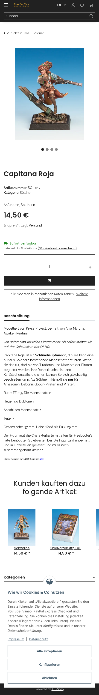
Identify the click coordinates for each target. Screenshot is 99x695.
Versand (35, 225)
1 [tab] (42, 149)
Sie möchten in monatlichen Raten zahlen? (49, 296)
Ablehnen (49, 678)
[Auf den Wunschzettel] (86, 57)
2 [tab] (47, 149)
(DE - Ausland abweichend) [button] (57, 248)
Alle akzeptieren (49, 651)
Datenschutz (38, 639)
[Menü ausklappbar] (6, 3)
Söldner (26, 192)
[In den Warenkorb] (7, 45)
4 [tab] (56, 149)
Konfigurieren (49, 664)
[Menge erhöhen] (90, 267)
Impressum (16, 639)
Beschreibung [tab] (16, 316)
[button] (73, 5)
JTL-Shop (58, 689)
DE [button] (59, 5)
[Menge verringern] (9, 267)
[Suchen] (91, 16)
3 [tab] (51, 149)
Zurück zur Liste (18, 33)
